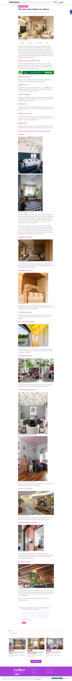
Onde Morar (48, 2)
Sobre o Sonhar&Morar (49, 670)
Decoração (29, 2)
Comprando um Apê (42, 2)
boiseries (47, 87)
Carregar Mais (36, 661)
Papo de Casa (24, 2)
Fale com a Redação (49, 672)
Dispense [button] (60, 678)
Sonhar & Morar (14, 1)
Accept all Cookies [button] (54, 678)
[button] (66, 678)
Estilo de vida (35, 2)
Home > (20, 6)
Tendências (13, 633)
